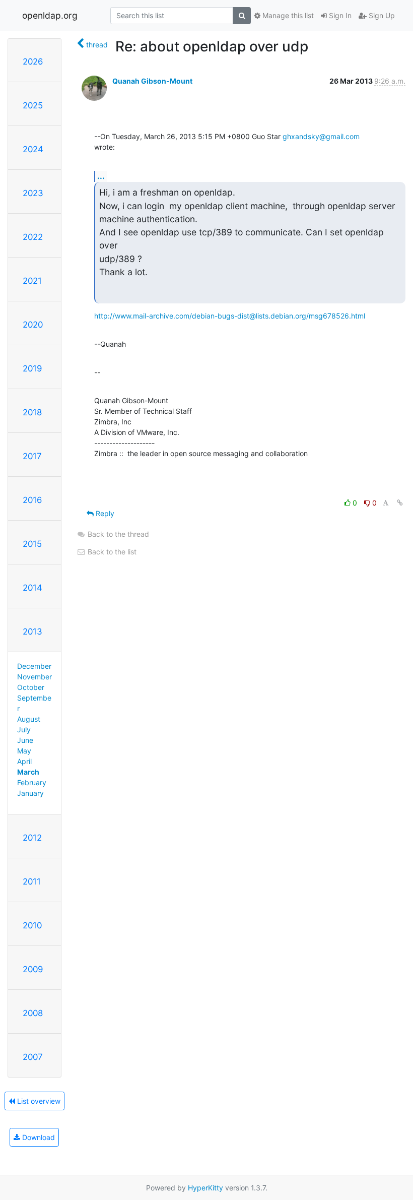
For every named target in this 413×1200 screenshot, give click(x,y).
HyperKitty (205, 1187)
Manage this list (287, 15)
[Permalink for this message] (399, 502)
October (30, 687)
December (34, 666)
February (31, 782)
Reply (104, 513)
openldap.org (50, 15)
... (101, 176)
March (28, 772)
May (24, 750)
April (24, 761)
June (25, 740)
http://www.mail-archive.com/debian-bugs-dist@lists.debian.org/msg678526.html (229, 315)
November (34, 676)
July (24, 729)
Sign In (339, 15)
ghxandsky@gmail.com (321, 136)
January (30, 793)
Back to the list (111, 551)
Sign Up (381, 15)
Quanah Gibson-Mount (152, 81)
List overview (37, 1101)
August (28, 719)
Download (37, 1137)
